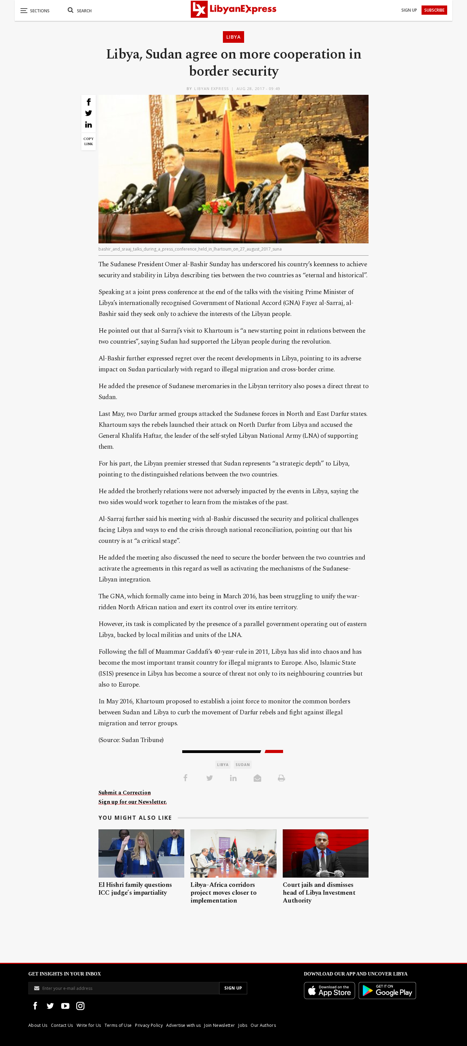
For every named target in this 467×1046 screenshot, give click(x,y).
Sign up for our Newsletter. (132, 802)
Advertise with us (183, 1025)
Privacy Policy (148, 1025)
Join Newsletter (219, 1025)
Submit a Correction (124, 793)
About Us (38, 1025)
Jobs (242, 1025)
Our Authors (263, 1025)
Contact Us (62, 1025)
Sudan (243, 764)
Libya (233, 37)
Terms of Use (118, 1025)
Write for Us (89, 1025)
